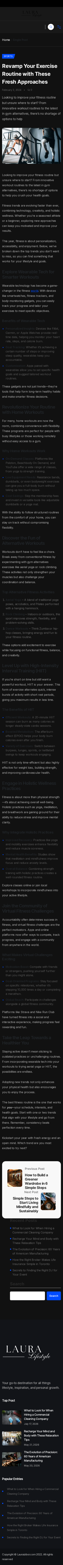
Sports (8, 56)
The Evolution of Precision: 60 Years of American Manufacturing (36, 1251)
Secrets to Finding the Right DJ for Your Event (34, 1272)
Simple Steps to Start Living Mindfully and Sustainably (25, 1204)
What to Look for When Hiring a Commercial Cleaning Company (33, 1230)
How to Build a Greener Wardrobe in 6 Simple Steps (36, 1181)
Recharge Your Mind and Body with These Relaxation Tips (35, 1241)
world (34, 290)
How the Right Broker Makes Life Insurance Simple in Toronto (34, 1262)
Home (6, 39)
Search (17, 1284)
